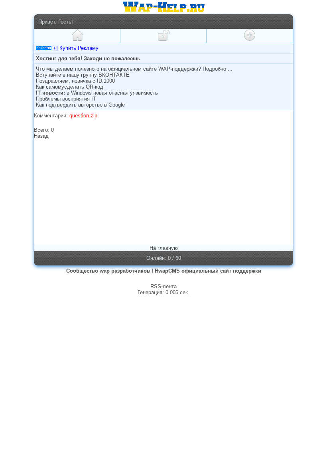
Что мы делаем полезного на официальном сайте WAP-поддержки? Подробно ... (134, 69)
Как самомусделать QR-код (69, 87)
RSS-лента (163, 286)
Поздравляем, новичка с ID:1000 (75, 81)
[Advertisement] (103, 191)
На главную (164, 248)
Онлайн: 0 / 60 (163, 258)
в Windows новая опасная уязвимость (112, 93)
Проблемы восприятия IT (66, 99)
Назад (41, 136)
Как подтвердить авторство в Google (80, 105)
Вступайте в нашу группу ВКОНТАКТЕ (83, 75)
